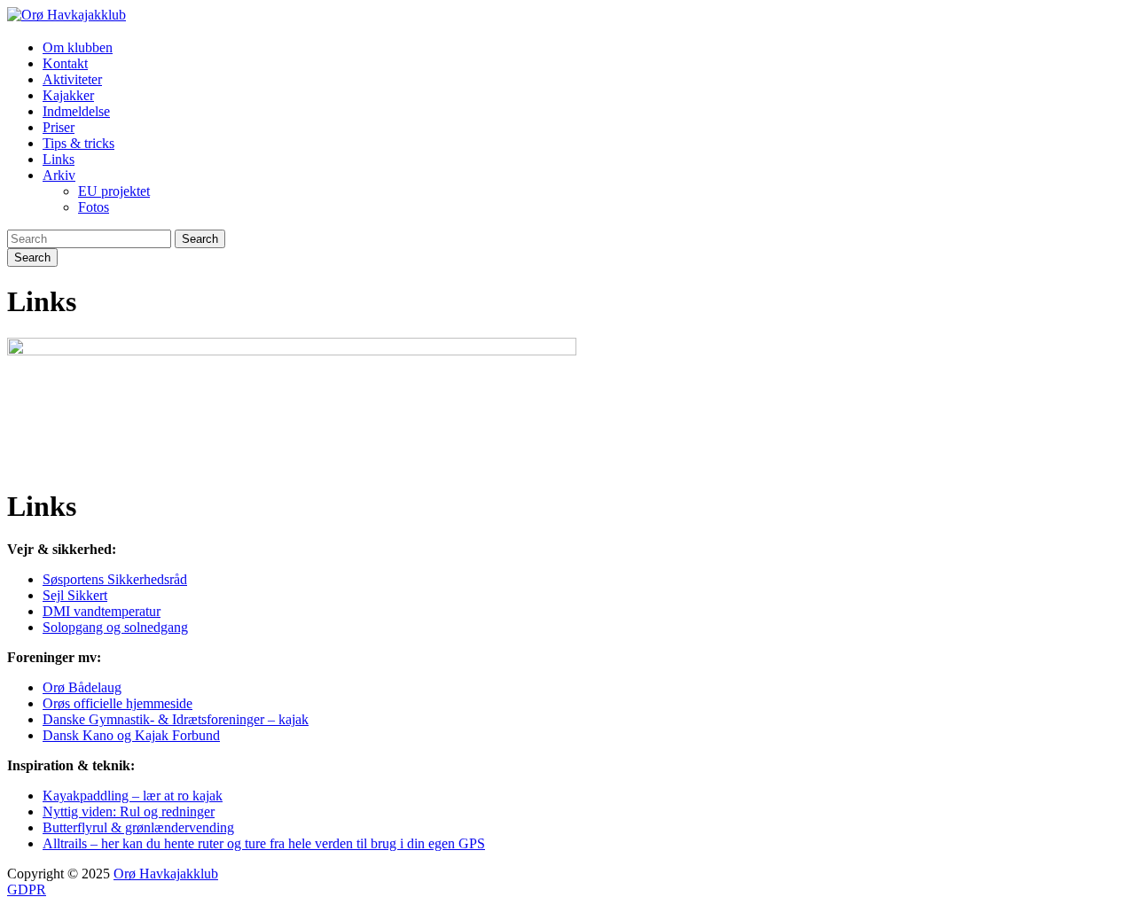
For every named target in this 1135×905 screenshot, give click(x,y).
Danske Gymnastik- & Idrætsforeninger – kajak (176, 719)
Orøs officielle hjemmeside (117, 703)
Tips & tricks (78, 143)
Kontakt (65, 63)
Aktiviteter (72, 79)
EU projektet (114, 191)
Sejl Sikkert (75, 595)
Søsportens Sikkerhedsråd (115, 579)
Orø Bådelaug (82, 687)
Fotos (93, 207)
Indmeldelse (76, 111)
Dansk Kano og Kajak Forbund (131, 735)
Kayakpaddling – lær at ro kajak (133, 795)
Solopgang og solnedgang (115, 627)
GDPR (26, 889)
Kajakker (68, 95)
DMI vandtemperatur (101, 611)
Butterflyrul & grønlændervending (138, 827)
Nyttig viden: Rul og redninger (129, 811)
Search (200, 239)
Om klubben (78, 47)
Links (58, 159)
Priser (58, 127)
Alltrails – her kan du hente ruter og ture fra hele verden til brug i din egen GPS (264, 843)
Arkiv (59, 175)
